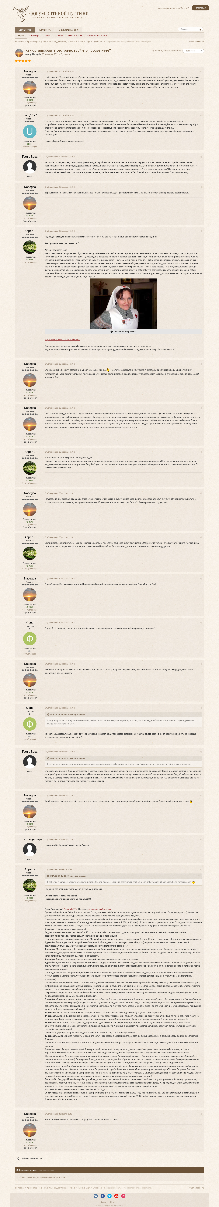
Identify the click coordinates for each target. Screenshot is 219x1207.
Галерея (59, 35)
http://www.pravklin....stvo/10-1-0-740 (62, 339)
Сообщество (25, 30)
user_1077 (30, 115)
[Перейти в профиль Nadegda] (19, 53)
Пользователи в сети (97, 35)
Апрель (30, 231)
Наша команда (75, 35)
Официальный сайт (68, 30)
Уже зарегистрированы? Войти (173, 8)
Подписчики (190, 51)
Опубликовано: (59, 71)
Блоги (47, 35)
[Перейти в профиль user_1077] (29, 131)
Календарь (34, 35)
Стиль (113, 1202)
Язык (103, 1202)
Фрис (30, 622)
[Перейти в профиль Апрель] (29, 247)
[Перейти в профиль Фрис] (29, 638)
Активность (45, 30)
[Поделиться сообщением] (201, 71)
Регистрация (200, 8)
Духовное (65, 54)
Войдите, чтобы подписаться (168, 51)
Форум (21, 35)
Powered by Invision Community (109, 1206)
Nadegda (36, 54)
